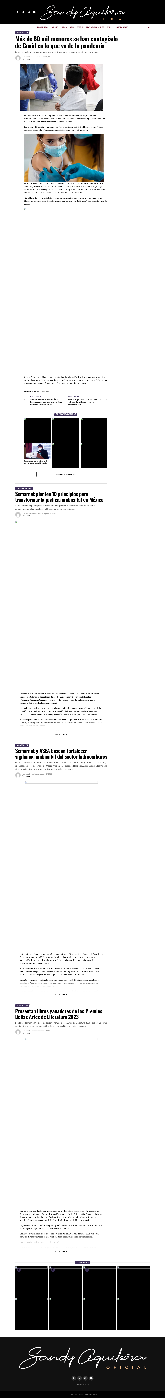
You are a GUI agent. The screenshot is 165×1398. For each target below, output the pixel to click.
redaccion (28, 59)
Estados (64, 27)
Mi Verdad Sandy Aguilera (95, 27)
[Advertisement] (132, 78)
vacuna (46, 391)
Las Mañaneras (42, 27)
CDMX (72, 27)
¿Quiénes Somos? (122, 27)
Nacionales (54, 27)
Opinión (109, 27)
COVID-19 (80, 27)
